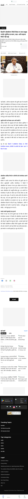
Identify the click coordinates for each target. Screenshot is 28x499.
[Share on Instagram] (14, 280)
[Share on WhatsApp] (10, 280)
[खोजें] (27, 1)
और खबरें (14, 299)
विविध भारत (3, 28)
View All (25, 330)
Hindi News (3, 291)
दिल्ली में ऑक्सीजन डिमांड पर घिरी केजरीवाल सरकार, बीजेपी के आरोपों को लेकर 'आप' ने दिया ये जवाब (14, 146)
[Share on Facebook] (2, 280)
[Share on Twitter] (6, 280)
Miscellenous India (9, 291)
